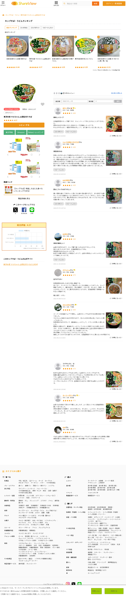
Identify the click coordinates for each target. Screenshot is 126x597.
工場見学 (101, 483)
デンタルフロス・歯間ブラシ (97, 523)
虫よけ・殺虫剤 (114, 528)
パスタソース (35, 497)
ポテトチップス (24, 524)
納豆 (44, 491)
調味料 (21, 500)
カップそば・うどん (12, 15)
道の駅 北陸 (112, 485)
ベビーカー (99, 537)
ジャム (50, 500)
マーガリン (34, 483)
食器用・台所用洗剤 (94, 509)
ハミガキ (91, 521)
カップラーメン (24, 510)
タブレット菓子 (38, 522)
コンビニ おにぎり (25, 533)
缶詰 (27, 497)
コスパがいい (35, 28)
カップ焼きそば (51, 510)
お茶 (35, 545)
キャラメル (22, 522)
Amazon (20, 132)
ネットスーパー (31, 564)
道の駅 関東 (92, 488)
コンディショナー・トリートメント (109, 519)
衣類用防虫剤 (92, 530)
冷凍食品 (7, 505)
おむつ (90, 539)
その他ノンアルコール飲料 (27, 540)
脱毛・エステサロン (94, 559)
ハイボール (43, 536)
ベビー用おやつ (104, 535)
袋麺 (42, 512)
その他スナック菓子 (37, 524)
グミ (29, 522)
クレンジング (104, 544)
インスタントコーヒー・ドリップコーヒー (33, 551)
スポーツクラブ (93, 557)
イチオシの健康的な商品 (43, 558)
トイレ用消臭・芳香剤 (110, 512)
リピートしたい (48, 28)
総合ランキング (12, 28)
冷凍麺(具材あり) (32, 507)
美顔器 (90, 552)
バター (42, 483)
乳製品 (6, 481)
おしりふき (98, 539)
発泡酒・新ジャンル (31, 536)
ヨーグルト (48, 481)
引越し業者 (91, 562)
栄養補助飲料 (23, 556)
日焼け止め (91, 546)
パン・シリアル (9, 485)
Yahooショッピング (35, 132)
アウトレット (92, 483)
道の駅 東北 (103, 485)
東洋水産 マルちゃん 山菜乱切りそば (33, 15)
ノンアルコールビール (42, 538)
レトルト (21, 497)
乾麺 (47, 512)
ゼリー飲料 (56, 547)
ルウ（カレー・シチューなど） (46, 495)
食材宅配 (21, 564)
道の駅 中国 (92, 490)
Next (119, 51)
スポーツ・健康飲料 (25, 545)
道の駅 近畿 (111, 488)
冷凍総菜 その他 (45, 505)
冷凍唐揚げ (34, 505)
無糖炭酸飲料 (23, 547)
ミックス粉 (30, 495)
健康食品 (32, 530)
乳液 (118, 544)
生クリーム (33, 481)
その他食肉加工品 (24, 491)
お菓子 (6, 520)
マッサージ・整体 (106, 557)
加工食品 (7, 488)
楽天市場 (9, 132)
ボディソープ (98, 517)
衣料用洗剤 (91, 507)
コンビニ (7, 533)
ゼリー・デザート (24, 527)
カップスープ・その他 (26, 512)
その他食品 (8, 558)
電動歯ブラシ (92, 554)
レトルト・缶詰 (9, 495)
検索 (95, 4)
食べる (8, 477)
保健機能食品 (8, 530)
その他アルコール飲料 (45, 540)
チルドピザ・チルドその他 (27, 517)
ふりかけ (44, 500)
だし (26, 500)
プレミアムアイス (44, 527)
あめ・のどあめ (37, 520)
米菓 (47, 524)
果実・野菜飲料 (45, 547)
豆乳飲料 (32, 556)
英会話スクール (93, 567)
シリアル (51, 485)
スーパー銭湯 (109, 481)
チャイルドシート (111, 537)
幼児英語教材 (104, 567)
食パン (21, 485)
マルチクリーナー (110, 532)
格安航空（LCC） (101, 570)
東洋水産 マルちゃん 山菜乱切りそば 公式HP (20, 264)
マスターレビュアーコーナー (28, 561)
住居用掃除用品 (104, 530)
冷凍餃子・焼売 (24, 505)
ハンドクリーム (105, 542)
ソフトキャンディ (50, 520)
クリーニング (101, 562)
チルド (6, 515)
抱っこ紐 (91, 537)
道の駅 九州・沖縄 (113, 490)
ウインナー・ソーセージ (27, 488)
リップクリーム (93, 542)
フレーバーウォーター (41, 543)
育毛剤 (106, 549)
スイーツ (7, 527)
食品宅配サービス (10, 564)
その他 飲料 (22, 549)
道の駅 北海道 (92, 485)
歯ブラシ (99, 521)
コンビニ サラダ (38, 533)
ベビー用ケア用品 (109, 539)
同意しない (96, 591)
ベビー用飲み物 (116, 535)
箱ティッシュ (92, 528)
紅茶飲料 (55, 545)
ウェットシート (116, 530)
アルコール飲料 (9, 536)
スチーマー (98, 552)
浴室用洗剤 (114, 525)
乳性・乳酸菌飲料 (44, 545)
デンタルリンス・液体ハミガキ (98, 525)
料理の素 (21, 495)
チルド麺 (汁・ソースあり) (27, 515)
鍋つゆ (21, 503)
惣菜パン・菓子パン (40, 485)
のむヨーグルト (24, 483)
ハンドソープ (109, 517)
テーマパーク (92, 481)
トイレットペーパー (94, 512)
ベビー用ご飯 (92, 535)
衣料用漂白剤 (101, 507)
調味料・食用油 (9, 500)
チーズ (41, 481)
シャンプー (91, 519)
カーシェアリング (94, 573)
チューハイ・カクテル (26, 538)
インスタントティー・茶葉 (27, 553)
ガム (46, 522)
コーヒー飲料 (32, 549)
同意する (114, 591)
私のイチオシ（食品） (26, 558)
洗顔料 (90, 517)
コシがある (23, 28)
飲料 (5, 543)
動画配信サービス (94, 495)
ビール (21, 536)
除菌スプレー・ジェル (95, 532)
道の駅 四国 (101, 490)
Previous (7, 51)
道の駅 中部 (101, 488)
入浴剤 (117, 517)
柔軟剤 (110, 507)
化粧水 (113, 544)
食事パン (28, 485)
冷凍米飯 (56, 505)
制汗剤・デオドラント (95, 549)
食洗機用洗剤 (107, 509)
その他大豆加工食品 (25, 492)
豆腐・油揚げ (52, 491)
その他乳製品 (51, 483)
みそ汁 (37, 512)
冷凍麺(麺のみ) (44, 507)
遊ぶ (69, 477)
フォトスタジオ (93, 492)
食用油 (57, 500)
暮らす (70, 503)
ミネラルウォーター (25, 543)
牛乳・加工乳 (23, 481)
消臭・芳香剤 (102, 528)
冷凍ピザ (21, 507)
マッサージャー (108, 552)
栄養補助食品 (23, 530)
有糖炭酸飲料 (33, 547)
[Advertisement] (88, 82)
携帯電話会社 (112, 562)
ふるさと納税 (92, 564)
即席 (5, 510)
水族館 (101, 481)
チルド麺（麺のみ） (44, 515)
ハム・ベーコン (42, 488)
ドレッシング (34, 500)
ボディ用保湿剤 (93, 544)
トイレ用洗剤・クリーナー (97, 514)
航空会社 (91, 570)
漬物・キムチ (36, 491)
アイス (34, 527)
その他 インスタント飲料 (46, 553)
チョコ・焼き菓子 (24, 520)
